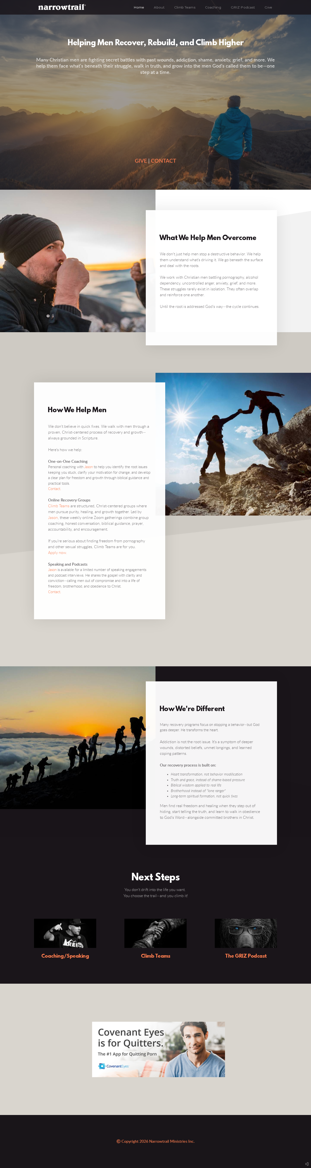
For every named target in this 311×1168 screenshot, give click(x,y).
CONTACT (163, 161)
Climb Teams (58, 506)
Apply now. (57, 553)
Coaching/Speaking (65, 956)
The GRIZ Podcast (246, 956)
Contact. (54, 489)
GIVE (141, 161)
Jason (88, 467)
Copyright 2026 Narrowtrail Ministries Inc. (156, 1141)
